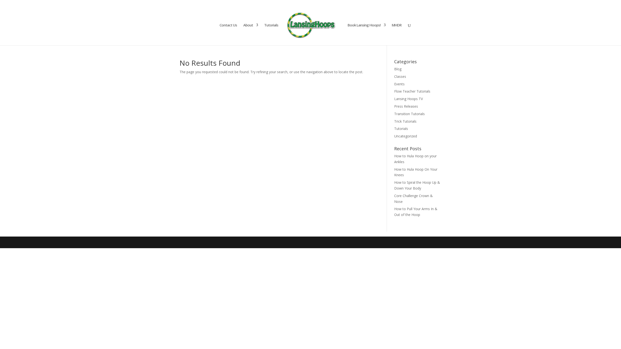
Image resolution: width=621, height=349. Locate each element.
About (248, 25)
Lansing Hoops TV (408, 98)
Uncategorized (405, 136)
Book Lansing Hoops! (364, 25)
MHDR (396, 25)
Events (399, 84)
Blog (397, 69)
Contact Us (228, 25)
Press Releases (406, 106)
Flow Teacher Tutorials (412, 91)
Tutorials (271, 25)
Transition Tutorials (409, 113)
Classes (400, 76)
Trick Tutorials (405, 121)
